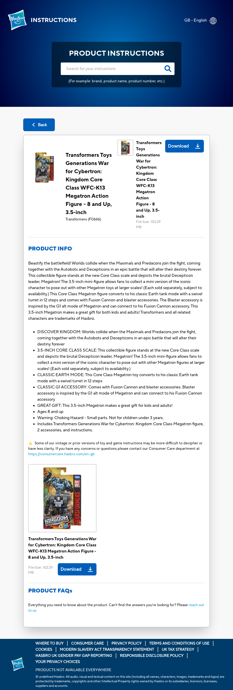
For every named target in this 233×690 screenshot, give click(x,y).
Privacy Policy (126, 643)
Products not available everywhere (73, 670)
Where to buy (49, 643)
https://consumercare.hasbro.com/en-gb (61, 454)
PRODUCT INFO (50, 248)
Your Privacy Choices (57, 662)
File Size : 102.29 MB (148, 224)
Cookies (43, 649)
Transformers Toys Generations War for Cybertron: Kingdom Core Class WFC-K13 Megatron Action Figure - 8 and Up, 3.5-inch (89, 184)
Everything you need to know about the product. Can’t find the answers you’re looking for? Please (108, 605)
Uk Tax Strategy (178, 649)
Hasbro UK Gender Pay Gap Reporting (73, 655)
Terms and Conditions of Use (179, 643)
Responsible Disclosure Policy (151, 655)
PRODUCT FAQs (50, 590)
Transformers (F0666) (83, 219)
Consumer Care (87, 643)
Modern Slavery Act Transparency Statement (107, 649)
